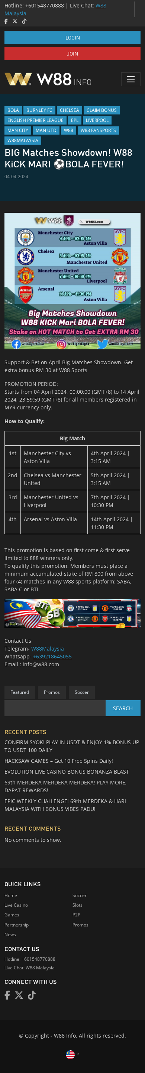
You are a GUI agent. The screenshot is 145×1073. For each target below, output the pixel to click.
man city (17, 130)
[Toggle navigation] (131, 79)
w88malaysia (22, 140)
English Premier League (35, 120)
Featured (19, 692)
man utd (46, 130)
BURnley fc (39, 110)
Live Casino (16, 905)
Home (10, 895)
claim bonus (102, 110)
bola (13, 110)
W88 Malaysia (40, 968)
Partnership (16, 925)
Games (11, 915)
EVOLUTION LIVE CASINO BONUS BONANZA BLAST (66, 771)
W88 (68, 130)
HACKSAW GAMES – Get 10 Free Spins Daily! (58, 760)
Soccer (82, 692)
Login (72, 37)
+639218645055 (52, 656)
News (10, 934)
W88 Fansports (98, 130)
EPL (74, 120)
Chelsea (69, 110)
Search (123, 708)
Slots (77, 905)
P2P (76, 915)
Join (72, 53)
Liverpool (97, 120)
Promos (52, 692)
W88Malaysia (47, 648)
